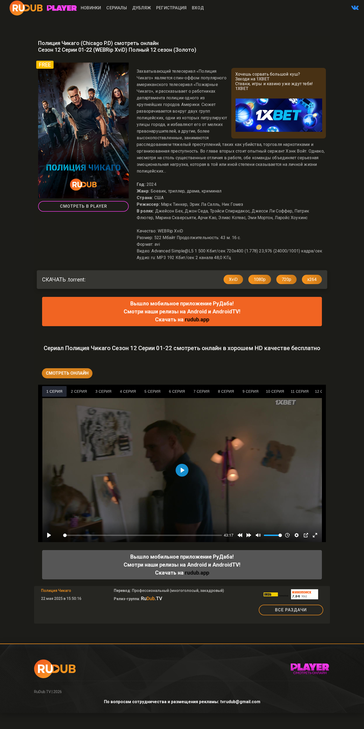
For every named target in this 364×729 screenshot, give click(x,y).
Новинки (91, 7)
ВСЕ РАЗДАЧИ (291, 609)
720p (286, 279)
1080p (260, 279)
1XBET (263, 78)
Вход (198, 7)
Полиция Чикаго (56, 590)
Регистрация (171, 7)
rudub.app (197, 319)
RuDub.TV (42, 692)
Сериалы (116, 7)
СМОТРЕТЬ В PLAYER (83, 206)
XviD (233, 279)
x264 (312, 279)
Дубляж (141, 7)
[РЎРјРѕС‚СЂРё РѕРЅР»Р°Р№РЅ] (62, 8)
